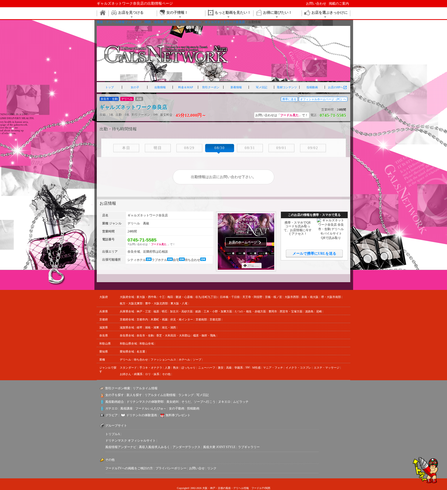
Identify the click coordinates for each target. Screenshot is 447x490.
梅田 (170, 296)
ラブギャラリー (249, 447)
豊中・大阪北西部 (156, 303)
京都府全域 (127, 319)
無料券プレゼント (178, 415)
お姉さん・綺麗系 (131, 374)
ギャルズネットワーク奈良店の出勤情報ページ (135, 3)
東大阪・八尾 (179, 303)
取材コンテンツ (287, 87)
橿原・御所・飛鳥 (204, 335)
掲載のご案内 (339, 3)
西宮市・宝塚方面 (291, 311)
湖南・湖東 (152, 327)
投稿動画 (312, 87)
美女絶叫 (172, 402)
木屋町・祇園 (159, 319)
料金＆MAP (185, 87)
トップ (109, 87)
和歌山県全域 (128, 343)
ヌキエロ (224, 402)
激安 (221, 367)
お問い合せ (197, 468)
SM (247, 367)
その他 (166, 374)
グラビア (111, 415)
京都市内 (142, 319)
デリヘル (125, 359)
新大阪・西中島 (147, 296)
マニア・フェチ (273, 367)
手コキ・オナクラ (150, 367)
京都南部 (201, 319)
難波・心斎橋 (184, 296)
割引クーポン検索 (117, 388)
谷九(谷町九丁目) (206, 296)
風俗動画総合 (114, 402)
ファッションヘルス (163, 359)
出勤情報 (160, 87)
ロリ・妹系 (152, 374)
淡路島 (309, 311)
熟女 (176, 367)
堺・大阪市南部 (331, 296)
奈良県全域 (127, 335)
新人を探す (134, 395)
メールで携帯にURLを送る (314, 253)
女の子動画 (176, 408)
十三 (162, 296)
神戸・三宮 (144, 311)
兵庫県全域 (127, 311)
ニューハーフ (206, 367)
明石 (164, 311)
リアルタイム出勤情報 (160, 395)
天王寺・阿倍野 (252, 296)
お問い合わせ (316, 3)
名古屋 (141, 351)
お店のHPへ (337, 87)
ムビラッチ (241, 402)
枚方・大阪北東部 (131, 303)
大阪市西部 (292, 296)
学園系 (238, 367)
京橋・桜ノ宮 (273, 296)
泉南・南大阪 (309, 296)
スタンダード (128, 367)
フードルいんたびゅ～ (150, 408)
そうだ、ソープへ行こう (198, 402)
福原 (156, 311)
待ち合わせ (141, 359)
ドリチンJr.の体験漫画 (141, 415)
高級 (229, 367)
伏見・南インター (181, 319)
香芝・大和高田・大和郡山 (173, 335)
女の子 (135, 87)
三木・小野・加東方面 (218, 311)
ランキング (186, 395)
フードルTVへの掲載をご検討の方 (129, 468)
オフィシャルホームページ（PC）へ (323, 99)
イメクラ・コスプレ (298, 367)
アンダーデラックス (186, 447)
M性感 (256, 367)
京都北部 (215, 319)
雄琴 (139, 327)
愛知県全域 (127, 351)
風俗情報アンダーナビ (120, 447)
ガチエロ (111, 408)
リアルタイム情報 (145, 388)
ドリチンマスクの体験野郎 (145, 402)
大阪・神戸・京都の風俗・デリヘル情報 (225, 488)
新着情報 (236, 87)
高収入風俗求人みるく (154, 447)
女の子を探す (114, 395)
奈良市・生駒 (145, 335)
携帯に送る (289, 99)
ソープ (197, 359)
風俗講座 (126, 408)
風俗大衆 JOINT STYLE (219, 447)
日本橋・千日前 (230, 296)
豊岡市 (273, 311)
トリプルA (112, 434)
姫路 (198, 311)
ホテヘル (184, 359)
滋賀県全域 (127, 327)
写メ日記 (261, 87)
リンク (212, 468)
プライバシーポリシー (171, 468)
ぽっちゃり (188, 367)
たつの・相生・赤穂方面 (250, 311)
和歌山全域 (146, 343)
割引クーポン (210, 87)
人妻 (167, 367)
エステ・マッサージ (326, 367)
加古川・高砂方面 (181, 311)
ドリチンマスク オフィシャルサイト (130, 440)
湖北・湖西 (169, 327)
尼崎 (319, 311)
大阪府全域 (127, 296)
